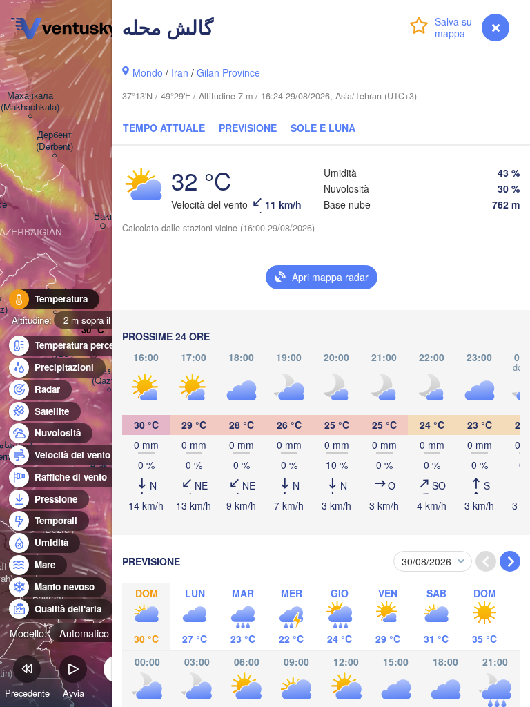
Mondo (147, 72)
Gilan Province (228, 72)
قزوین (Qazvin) (109, 375)
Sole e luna (323, 128)
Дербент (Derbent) (54, 141)
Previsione (248, 128)
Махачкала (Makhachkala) (30, 101)
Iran (179, 72)
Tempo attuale (164, 128)
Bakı (103, 216)
